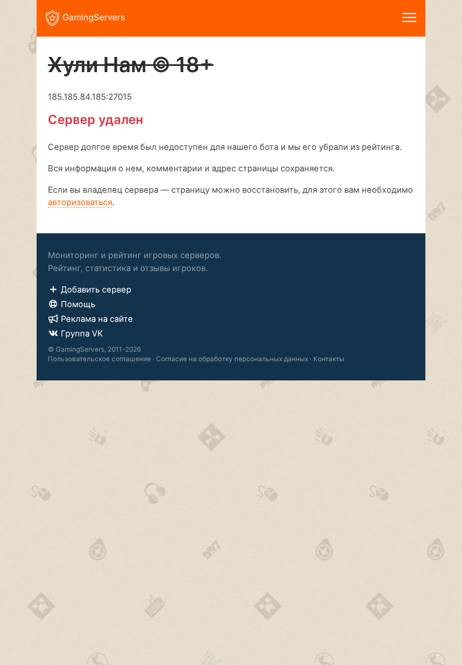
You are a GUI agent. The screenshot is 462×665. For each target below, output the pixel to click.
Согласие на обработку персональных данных (232, 359)
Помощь (78, 304)
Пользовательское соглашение (99, 359)
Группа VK (82, 334)
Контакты (328, 359)
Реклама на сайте (97, 319)
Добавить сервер (96, 290)
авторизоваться (80, 202)
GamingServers (94, 17)
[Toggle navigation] (409, 18)
